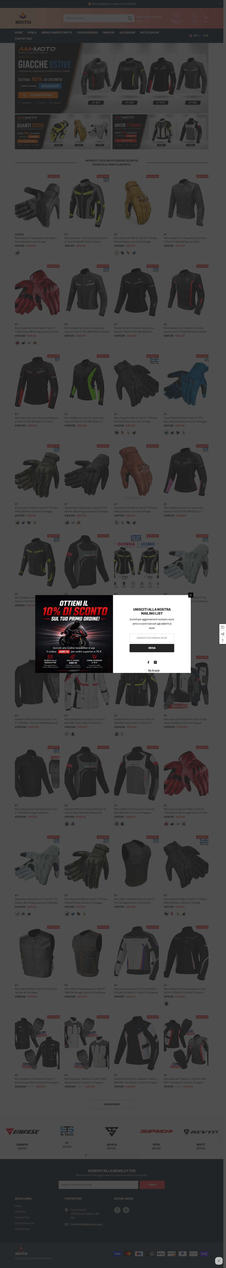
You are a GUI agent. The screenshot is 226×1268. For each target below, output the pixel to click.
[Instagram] (155, 662)
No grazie (153, 670)
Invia (152, 648)
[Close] (190, 595)
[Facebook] (148, 662)
